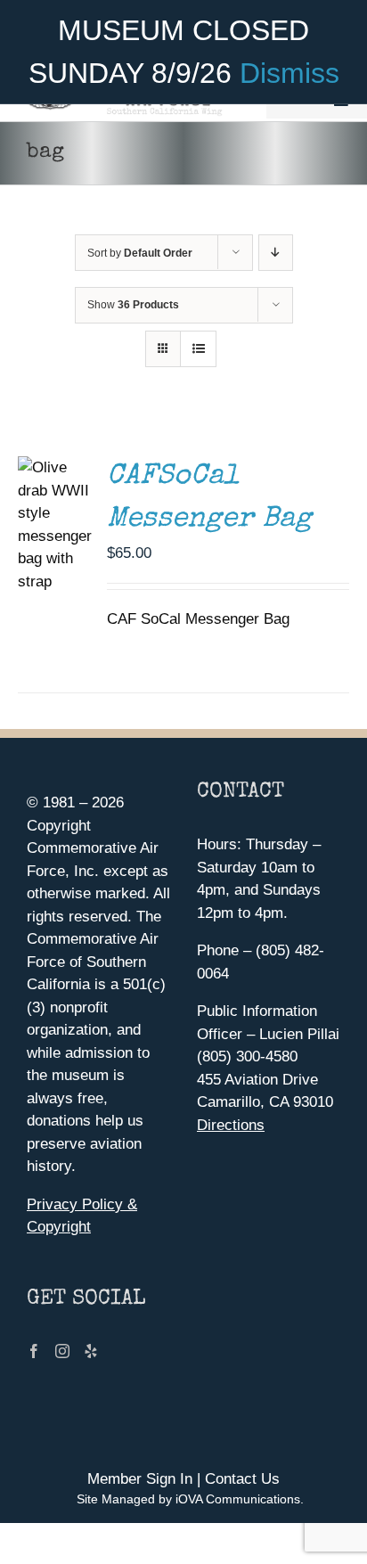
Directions (231, 1125)
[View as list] (198, 349)
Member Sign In (139, 1478)
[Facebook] (34, 1351)
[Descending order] (275, 252)
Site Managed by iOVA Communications (188, 1499)
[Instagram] (62, 1351)
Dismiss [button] (289, 73)
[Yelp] (91, 1351)
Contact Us (242, 1478)
